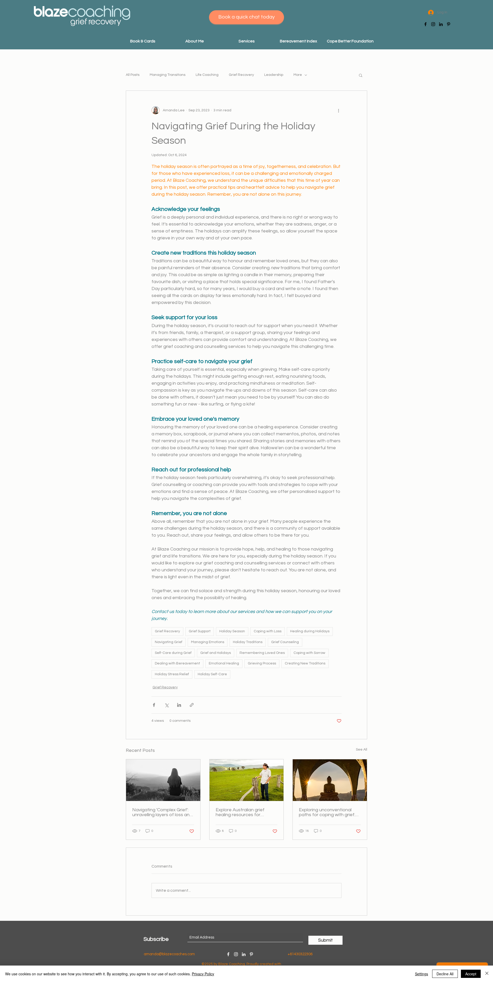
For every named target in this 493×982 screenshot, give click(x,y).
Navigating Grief (168, 642)
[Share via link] (191, 704)
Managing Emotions (207, 642)
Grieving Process (262, 663)
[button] (246, 41)
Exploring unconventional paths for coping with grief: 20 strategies (327, 812)
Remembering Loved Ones (262, 653)
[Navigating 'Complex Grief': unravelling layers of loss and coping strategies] (163, 780)
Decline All (445, 973)
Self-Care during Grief (173, 653)
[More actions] (338, 110)
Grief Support (200, 631)
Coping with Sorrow (309, 653)
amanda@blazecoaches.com (169, 954)
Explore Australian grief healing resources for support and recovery (240, 812)
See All (361, 749)
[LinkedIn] (440, 24)
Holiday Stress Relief (172, 674)
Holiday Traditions (247, 642)
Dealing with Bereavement (177, 663)
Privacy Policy (203, 973)
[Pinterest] (448, 24)
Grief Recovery (241, 75)
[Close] (487, 974)
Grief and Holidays (215, 653)
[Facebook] (425, 24)
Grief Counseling (285, 642)
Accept (470, 973)
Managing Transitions (167, 75)
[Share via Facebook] (153, 704)
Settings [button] (421, 973)
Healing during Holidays (309, 631)
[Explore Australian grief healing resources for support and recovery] (247, 780)
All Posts (132, 75)
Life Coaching (207, 75)
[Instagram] (433, 24)
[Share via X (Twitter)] (166, 704)
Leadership (273, 75)
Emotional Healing (224, 663)
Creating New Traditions (305, 663)
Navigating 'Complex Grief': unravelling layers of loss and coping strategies (162, 812)
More (297, 75)
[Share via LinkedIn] (179, 704)
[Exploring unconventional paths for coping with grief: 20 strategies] (330, 780)
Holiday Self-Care (212, 674)
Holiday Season (232, 631)
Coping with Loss (267, 631)
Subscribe (156, 939)
